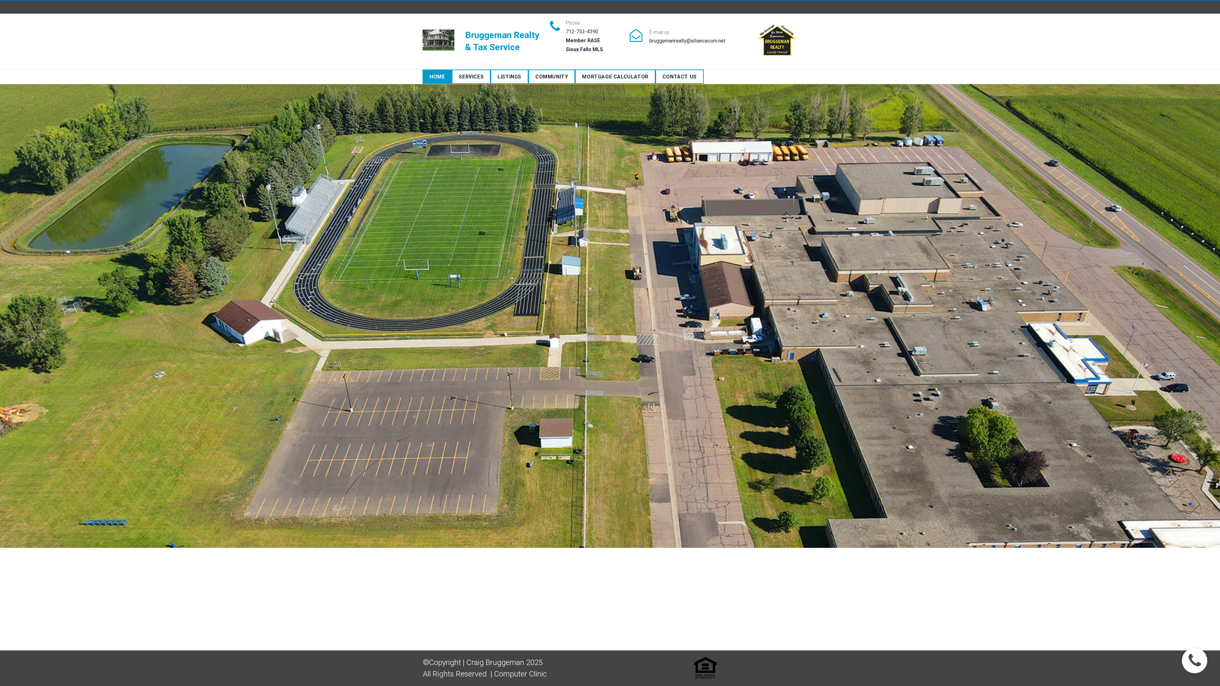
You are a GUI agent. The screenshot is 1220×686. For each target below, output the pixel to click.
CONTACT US (679, 77)
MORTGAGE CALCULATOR (615, 77)
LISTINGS (509, 77)
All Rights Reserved (455, 673)
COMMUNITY (551, 77)
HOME (437, 77)
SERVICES (471, 77)
